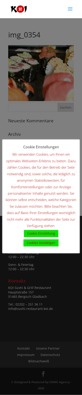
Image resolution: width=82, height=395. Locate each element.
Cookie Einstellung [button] (41, 233)
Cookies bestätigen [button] (41, 243)
